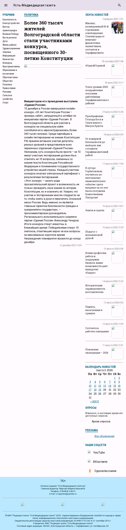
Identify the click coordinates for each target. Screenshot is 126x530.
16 (119, 385)
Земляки (7, 52)
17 (90, 389)
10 (90, 385)
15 (114, 385)
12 (99, 385)
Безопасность (10, 19)
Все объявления (104, 436)
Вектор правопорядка (10, 28)
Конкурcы (7, 63)
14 (109, 385)
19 (99, 389)
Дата (5, 41)
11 (95, 385)
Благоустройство (11, 23)
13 (104, 385)
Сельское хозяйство (8, 97)
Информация (9, 55)
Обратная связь (10, 77)
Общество (8, 81)
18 (95, 389)
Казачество (8, 59)
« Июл (94, 401)
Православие (9, 88)
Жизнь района (9, 44)
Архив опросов (101, 421)
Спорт (5, 102)
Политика (7, 84)
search (119, 5)
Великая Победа (11, 34)
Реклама (7, 91)
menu (6, 5)
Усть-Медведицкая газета (34, 5)
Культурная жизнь (11, 66)
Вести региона (10, 37)
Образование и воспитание (10, 72)
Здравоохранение (11, 48)
